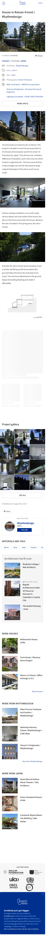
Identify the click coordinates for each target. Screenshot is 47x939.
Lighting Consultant (15, 96)
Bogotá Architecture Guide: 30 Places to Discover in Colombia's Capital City (31, 592)
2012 (13, 75)
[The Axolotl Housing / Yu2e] (12, 612)
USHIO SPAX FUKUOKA (33, 96)
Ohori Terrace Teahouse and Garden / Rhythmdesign (30, 712)
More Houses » (37, 691)
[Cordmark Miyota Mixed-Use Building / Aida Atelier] (10, 821)
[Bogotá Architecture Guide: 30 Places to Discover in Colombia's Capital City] (12, 588)
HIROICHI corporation (30, 84)
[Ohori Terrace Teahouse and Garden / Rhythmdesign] (10, 715)
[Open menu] (3, 3)
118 (13, 70)
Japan (23, 61)
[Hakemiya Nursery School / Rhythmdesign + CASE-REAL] (10, 733)
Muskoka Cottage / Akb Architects (31, 566)
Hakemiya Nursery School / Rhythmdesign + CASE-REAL (31, 730)
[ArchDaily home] (22, 3)
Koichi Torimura (25, 79)
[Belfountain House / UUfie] (10, 645)
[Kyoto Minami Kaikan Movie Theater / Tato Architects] (10, 785)
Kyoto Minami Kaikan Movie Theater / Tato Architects (29, 782)
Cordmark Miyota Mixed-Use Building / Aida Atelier (31, 818)
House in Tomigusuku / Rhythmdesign (30, 747)
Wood (6, 547)
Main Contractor (13, 84)
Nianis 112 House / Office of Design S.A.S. (31, 677)
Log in (40, 3)
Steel (24, 547)
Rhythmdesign (22, 65)
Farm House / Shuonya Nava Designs (30, 659)
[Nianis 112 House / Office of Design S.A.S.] (10, 681)
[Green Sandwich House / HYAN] (10, 803)
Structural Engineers (15, 89)
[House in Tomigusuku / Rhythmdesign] (10, 751)
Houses (5, 61)
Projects (34, 547)
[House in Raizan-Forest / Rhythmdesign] (22, 436)
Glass (15, 547)
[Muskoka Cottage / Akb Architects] (12, 570)
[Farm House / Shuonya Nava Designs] (10, 663)
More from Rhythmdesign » (32, 761)
